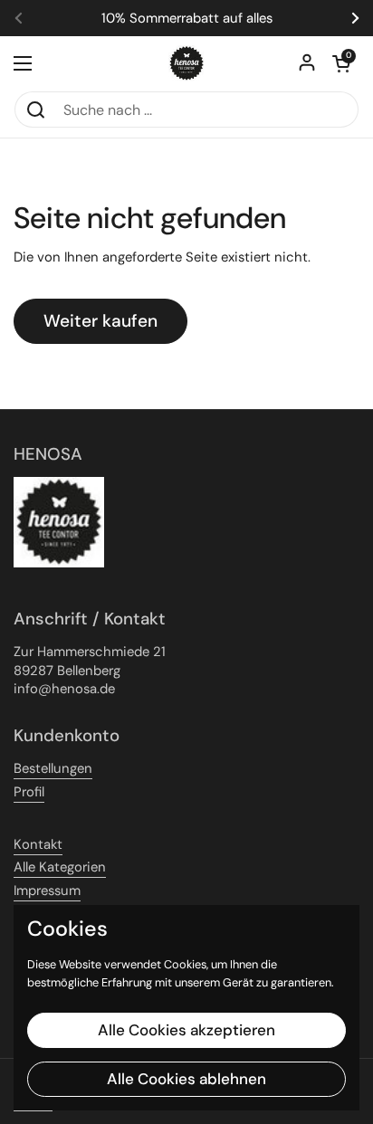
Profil (29, 792)
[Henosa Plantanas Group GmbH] (186, 63)
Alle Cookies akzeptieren (186, 1030)
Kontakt (38, 844)
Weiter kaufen (100, 321)
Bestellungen (53, 768)
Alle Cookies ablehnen (186, 1079)
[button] (341, 63)
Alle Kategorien (60, 867)
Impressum (47, 890)
